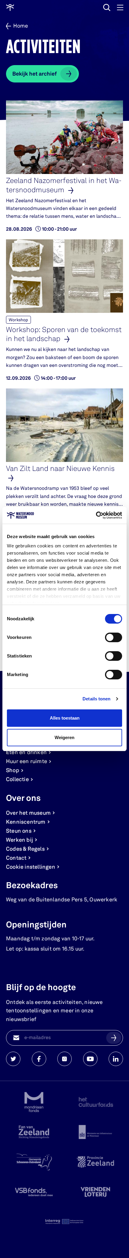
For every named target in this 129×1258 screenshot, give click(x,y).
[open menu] (120, 7)
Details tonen (96, 698)
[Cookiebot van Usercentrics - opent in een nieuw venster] (96, 515)
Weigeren (64, 737)
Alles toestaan (65, 717)
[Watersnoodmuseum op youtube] (90, 1059)
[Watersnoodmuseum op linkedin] (116, 1059)
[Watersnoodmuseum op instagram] (64, 1059)
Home (20, 26)
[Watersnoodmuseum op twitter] (13, 1059)
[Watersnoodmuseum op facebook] (39, 1059)
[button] (113, 1038)
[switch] (113, 637)
